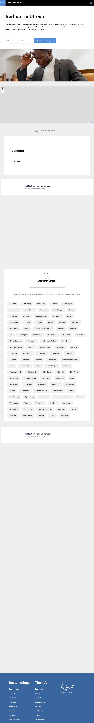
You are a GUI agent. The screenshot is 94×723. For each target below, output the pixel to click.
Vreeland (53, 403)
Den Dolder (14, 328)
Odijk (72, 378)
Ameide (54, 304)
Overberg (41, 384)
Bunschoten (14, 322)
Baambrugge (58, 310)
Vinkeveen (39, 403)
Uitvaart (38, 698)
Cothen (39, 322)
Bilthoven (26, 316)
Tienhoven (44, 397)
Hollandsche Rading (49, 341)
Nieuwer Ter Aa (30, 378)
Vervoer (17, 161)
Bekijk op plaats (14, 689)
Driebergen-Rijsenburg (43, 328)
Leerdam (69, 353)
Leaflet (92, 122)
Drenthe (12, 693)
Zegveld (41, 415)
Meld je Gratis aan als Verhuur (38, 186)
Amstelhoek (29, 310)
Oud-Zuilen (14, 384)
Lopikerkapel (24, 366)
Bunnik (69, 316)
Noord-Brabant (14, 720)
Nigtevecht (60, 378)
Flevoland (12, 698)
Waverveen (67, 403)
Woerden (13, 415)
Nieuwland (45, 378)
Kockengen (27, 353)
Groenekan (37, 335)
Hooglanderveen (16, 347)
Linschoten (52, 360)
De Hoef (62, 322)
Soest (71, 391)
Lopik (12, 366)
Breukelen (56, 316)
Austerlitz (43, 310)
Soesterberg (14, 397)
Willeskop (61, 409)
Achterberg (26, 304)
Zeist (52, 415)
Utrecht (79, 397)
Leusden (25, 360)
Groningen (12, 711)
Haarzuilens (52, 335)
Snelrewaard (58, 391)
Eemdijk (61, 328)
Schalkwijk (25, 391)
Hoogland (65, 341)
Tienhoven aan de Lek (62, 397)
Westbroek (28, 409)
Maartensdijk (32, 372)
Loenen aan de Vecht (70, 360)
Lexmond (38, 360)
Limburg (12, 715)
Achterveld (41, 304)
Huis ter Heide (45, 347)
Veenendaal (14, 403)
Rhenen (12, 391)
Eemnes (73, 328)
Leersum (13, 360)
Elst (11, 335)
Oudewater (28, 384)
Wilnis (74, 409)
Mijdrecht (60, 372)
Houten (30, 347)
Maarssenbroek (15, 372)
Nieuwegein (14, 378)
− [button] (2, 92)
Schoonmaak (39, 689)
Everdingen (23, 335)
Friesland (12, 702)
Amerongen (68, 304)
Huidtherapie (39, 711)
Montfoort (74, 372)
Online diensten (40, 720)
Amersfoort (14, 310)
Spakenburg (29, 397)
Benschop (13, 316)
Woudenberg (27, 415)
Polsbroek (55, 384)
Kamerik (74, 347)
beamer (38, 715)
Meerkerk (47, 372)
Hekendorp (32, 341)
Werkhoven (14, 409)
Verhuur (38, 706)
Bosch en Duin (41, 316)
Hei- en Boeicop (15, 341)
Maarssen (66, 366)
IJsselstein (60, 347)
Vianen (27, 403)
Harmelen (80, 335)
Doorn (26, 328)
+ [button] (2, 89)
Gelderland (13, 706)
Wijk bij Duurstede (45, 409)
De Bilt (50, 322)
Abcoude (13, 304)
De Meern (75, 322)
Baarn (71, 310)
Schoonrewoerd (41, 391)
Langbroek (42, 353)
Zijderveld (64, 415)
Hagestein (66, 335)
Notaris (37, 693)
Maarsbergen (52, 366)
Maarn (38, 366)
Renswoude (70, 384)
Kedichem (13, 353)
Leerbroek (56, 353)
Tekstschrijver (40, 702)
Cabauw (27, 322)
